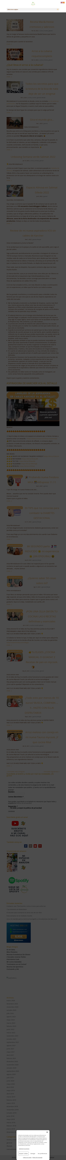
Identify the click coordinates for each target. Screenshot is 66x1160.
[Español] (64, 2)
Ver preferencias (42, 1153)
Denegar (32, 1153)
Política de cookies (27, 1157)
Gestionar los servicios (24, 1148)
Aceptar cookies (23, 1153)
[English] (62, 2)
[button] (47, 1132)
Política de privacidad (37, 1157)
